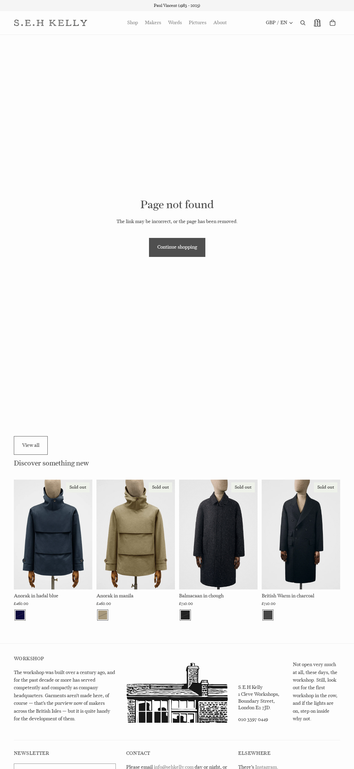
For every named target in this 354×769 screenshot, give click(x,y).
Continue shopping (177, 247)
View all (30, 445)
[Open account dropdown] (317, 22)
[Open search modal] (302, 22)
